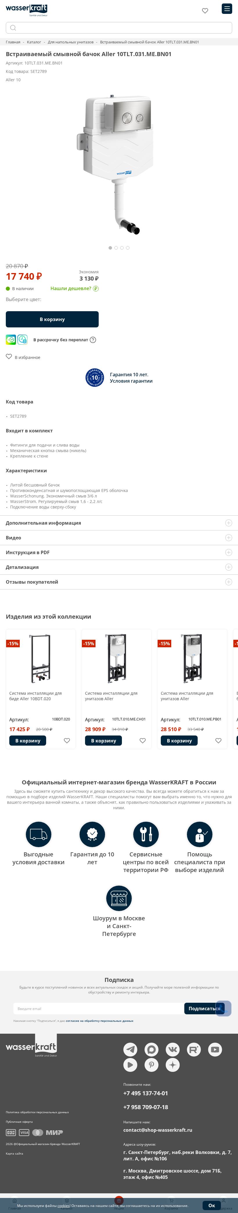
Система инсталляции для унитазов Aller (111, 695)
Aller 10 (13, 79)
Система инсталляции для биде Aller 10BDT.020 (35, 695)
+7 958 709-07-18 (145, 1107)
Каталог (34, 42)
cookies (63, 1205)
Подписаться (204, 1008)
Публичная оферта (19, 1122)
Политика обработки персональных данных (37, 1112)
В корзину (27, 741)
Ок (211, 1205)
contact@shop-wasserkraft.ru (157, 1130)
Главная (13, 42)
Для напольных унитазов (70, 42)
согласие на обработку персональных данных (100, 1021)
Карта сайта (14, 1153)
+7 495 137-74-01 (145, 1093)
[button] (110, 248)
